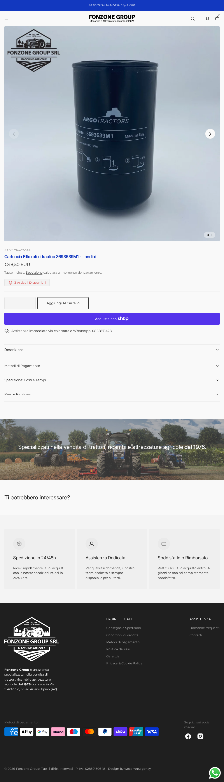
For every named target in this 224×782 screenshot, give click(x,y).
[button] (6, 18)
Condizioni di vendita (122, 635)
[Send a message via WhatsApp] (215, 773)
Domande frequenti (204, 628)
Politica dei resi (118, 649)
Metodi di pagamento (123, 642)
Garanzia (112, 656)
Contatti (195, 635)
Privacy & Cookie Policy (124, 663)
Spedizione (34, 273)
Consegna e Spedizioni (123, 628)
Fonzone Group (28, 769)
